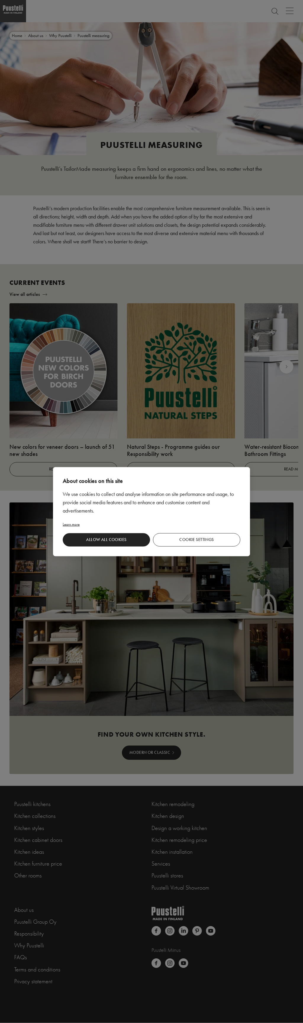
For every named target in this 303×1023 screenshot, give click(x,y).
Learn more (71, 524)
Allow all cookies (106, 539)
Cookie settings (196, 539)
